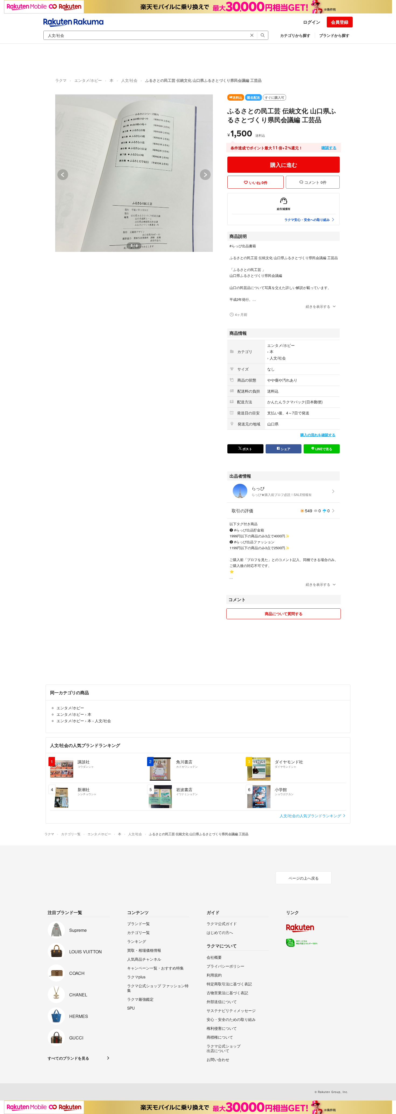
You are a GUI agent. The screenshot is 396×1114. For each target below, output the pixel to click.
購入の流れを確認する (317, 434)
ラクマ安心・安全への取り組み (307, 219)
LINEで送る (323, 448)
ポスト (247, 448)
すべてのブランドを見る (68, 1058)
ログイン (311, 22)
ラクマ (61, 80)
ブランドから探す (334, 35)
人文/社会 (129, 80)
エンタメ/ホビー (88, 80)
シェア (285, 448)
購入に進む (283, 164)
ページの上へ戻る (304, 878)
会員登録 (339, 22)
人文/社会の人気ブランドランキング (311, 815)
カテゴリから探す (295, 35)
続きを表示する (318, 306)
